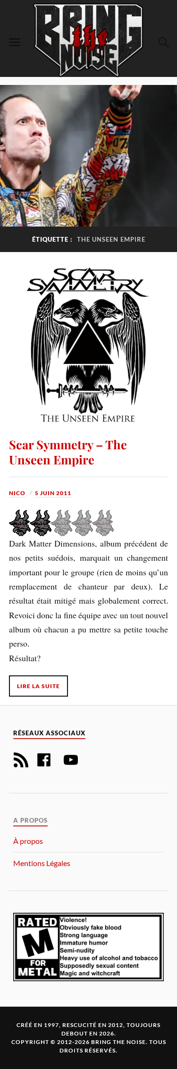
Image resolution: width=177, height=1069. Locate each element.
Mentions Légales (41, 863)
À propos (28, 840)
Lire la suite (38, 686)
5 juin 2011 (53, 493)
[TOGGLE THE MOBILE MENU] (14, 42)
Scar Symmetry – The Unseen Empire (68, 451)
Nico (17, 493)
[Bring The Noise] (88, 39)
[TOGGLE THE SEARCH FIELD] (162, 42)
